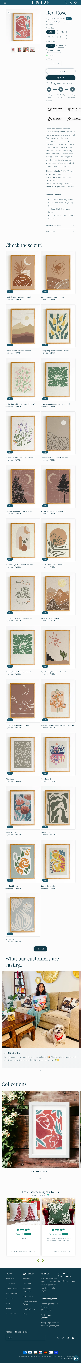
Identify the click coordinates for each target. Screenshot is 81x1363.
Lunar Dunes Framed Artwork (17, 725)
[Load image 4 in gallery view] (32, 49)
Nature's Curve (47, 832)
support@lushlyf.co (49, 1304)
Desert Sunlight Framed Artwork (53, 672)
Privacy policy (46, 1356)
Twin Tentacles (46, 779)
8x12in (50, 32)
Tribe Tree (10, 779)
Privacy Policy (28, 1296)
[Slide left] (8, 49)
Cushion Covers (12, 1289)
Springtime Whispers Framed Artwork (20, 404)
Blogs (25, 1314)
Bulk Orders (27, 1284)
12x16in (61, 32)
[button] (4, 2)
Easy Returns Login (66, 1281)
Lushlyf (26, 1356)
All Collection (11, 1313)
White (50, 46)
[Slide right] (38, 49)
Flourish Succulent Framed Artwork (20, 618)
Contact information (69, 1358)
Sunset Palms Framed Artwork (52, 565)
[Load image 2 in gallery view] (19, 49)
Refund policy (35, 1356)
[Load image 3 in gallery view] (26, 49)
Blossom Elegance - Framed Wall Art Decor (57, 725)
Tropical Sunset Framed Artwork (18, 297)
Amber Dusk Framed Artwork (52, 618)
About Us (26, 1279)
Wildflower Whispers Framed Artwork (20, 458)
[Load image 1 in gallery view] (13, 49)
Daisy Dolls (10, 940)
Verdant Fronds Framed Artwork (18, 672)
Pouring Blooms (12, 886)
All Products (10, 1284)
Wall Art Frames (39, 1171)
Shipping (58, 22)
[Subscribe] (42, 1337)
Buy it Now (60, 78)
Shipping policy (70, 1356)
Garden (8, 1308)
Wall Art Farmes (12, 1294)
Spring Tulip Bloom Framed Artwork (55, 351)
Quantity (49, 59)
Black (61, 46)
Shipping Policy (29, 1309)
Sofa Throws (10, 1298)
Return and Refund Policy (30, 1302)
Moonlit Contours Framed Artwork (54, 458)
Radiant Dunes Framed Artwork (53, 297)
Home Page (10, 1279)
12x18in (51, 37)
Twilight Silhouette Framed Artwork (20, 511)
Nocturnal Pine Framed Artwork (53, 511)
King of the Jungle (48, 886)
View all (40, 949)
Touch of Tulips (12, 832)
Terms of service (58, 1356)
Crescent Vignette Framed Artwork (19, 565)
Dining (8, 1303)
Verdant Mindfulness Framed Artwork (55, 404)
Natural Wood (54, 50)
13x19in (62, 37)
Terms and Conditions (27, 1290)
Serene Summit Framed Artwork (18, 351)
